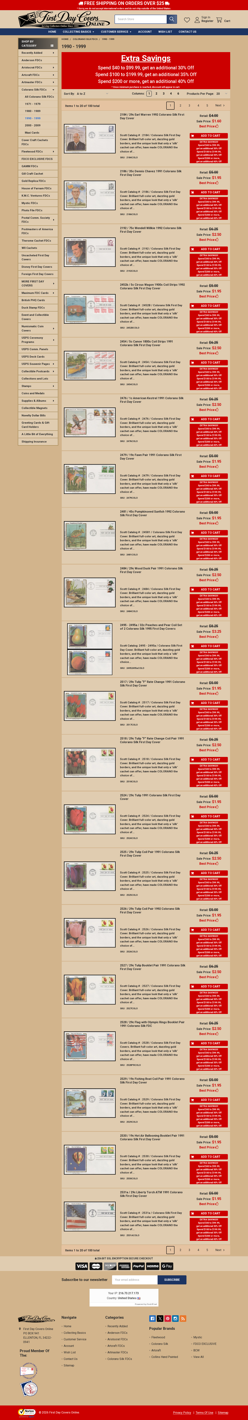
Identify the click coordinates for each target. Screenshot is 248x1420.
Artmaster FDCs (32, 82)
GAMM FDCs (30, 166)
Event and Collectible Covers (35, 317)
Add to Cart (210, 135)
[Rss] (183, 1318)
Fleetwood (158, 1337)
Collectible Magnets (34, 408)
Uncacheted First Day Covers (35, 257)
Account (145, 31)
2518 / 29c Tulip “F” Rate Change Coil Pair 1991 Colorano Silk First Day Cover (152, 740)
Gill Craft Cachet (32, 173)
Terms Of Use (204, 1412)
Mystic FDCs (30, 203)
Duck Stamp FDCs (33, 307)
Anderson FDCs (32, 60)
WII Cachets (29, 248)
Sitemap (69, 1365)
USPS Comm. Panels (35, 349)
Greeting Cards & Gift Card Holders (35, 425)
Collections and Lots (35, 378)
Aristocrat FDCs (32, 67)
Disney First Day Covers (37, 266)
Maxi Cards (32, 132)
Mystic (197, 1337)
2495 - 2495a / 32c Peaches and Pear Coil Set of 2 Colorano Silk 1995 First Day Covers (151, 626)
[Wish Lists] (188, 20)
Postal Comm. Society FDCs (36, 220)
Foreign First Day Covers (37, 274)
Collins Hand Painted (164, 1357)
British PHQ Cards (33, 300)
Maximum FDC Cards (35, 293)
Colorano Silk (159, 1344)
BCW (196, 1350)
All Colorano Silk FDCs (39, 96)
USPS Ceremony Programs (32, 340)
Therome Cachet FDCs (36, 240)
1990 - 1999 (32, 118)
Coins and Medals (33, 393)
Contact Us (187, 31)
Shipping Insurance (34, 441)
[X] (160, 1318)
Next (218, 105)
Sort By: (69, 93)
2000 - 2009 (32, 125)
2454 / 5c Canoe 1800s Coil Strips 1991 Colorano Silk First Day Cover (146, 343)
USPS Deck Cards (33, 356)
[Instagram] (175, 1318)
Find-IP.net (152, 1304)
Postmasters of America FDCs (37, 231)
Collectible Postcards (35, 371)
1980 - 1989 (32, 111)
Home (52, 31)
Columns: (138, 93)
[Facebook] (152, 1318)
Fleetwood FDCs (32, 151)
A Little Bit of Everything (37, 434)
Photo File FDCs (32, 210)
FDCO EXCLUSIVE (204, 1344)
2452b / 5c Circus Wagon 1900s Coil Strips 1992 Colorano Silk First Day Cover (152, 286)
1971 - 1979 (32, 104)
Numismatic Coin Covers (33, 328)
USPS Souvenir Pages (36, 364)
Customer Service (114, 31)
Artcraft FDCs (30, 75)
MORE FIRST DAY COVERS (33, 283)
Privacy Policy (182, 1412)
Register (208, 21)
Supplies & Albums (34, 400)
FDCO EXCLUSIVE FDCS (37, 159)
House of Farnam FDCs (36, 188)
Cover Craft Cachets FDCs (35, 142)
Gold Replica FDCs (34, 181)
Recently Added (32, 52)
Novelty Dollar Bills (34, 415)
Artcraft (156, 1350)
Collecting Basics (77, 31)
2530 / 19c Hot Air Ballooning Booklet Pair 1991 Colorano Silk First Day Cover (152, 1137)
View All (198, 1357)
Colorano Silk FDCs (34, 89)
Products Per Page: (200, 93)
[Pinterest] (167, 1318)
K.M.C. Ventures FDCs (36, 195)
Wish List (165, 31)
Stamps (26, 386)
